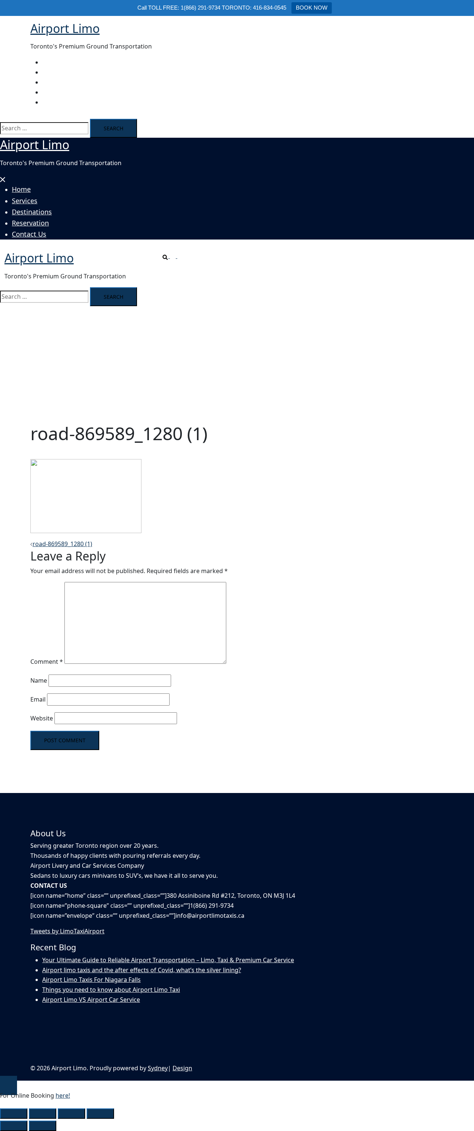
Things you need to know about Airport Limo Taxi (111, 990)
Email (38, 699)
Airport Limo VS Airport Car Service (91, 1000)
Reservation (59, 92)
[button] (170, 256)
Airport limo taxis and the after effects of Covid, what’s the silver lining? (141, 970)
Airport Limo (65, 28)
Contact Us (57, 102)
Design (182, 1068)
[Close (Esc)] (100, 1113)
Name (38, 680)
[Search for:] (44, 128)
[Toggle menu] (180, 256)
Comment (46, 661)
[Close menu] (3, 178)
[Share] (71, 1113)
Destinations (60, 82)
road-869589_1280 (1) (62, 544)
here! (63, 1095)
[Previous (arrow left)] (13, 1126)
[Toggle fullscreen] (42, 1113)
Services (53, 72)
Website (41, 718)
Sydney (158, 1068)
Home (50, 62)
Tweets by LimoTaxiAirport (67, 931)
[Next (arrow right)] (42, 1126)
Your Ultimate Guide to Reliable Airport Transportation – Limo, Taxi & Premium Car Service (168, 960)
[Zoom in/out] (13, 1113)
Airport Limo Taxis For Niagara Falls (91, 980)
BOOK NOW (311, 7)
